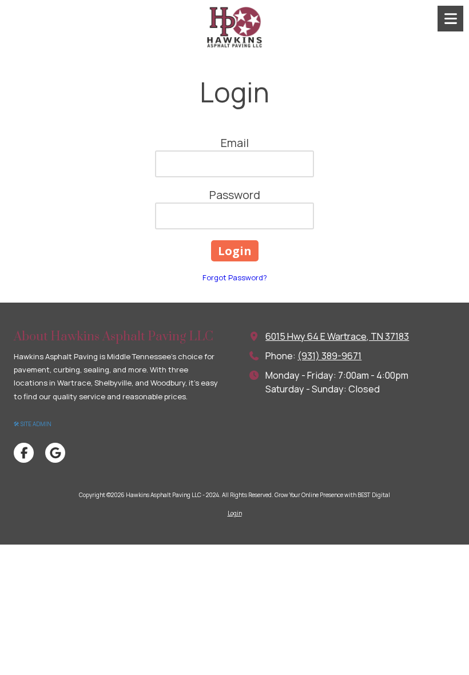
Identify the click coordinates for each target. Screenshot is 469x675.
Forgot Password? (234, 277)
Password (234, 194)
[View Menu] (450, 18)
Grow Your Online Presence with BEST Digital (332, 495)
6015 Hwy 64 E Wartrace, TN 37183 (337, 336)
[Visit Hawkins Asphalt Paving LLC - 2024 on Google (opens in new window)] (55, 453)
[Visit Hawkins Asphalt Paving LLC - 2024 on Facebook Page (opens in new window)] (24, 453)
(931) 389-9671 (329, 356)
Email (235, 142)
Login (235, 513)
